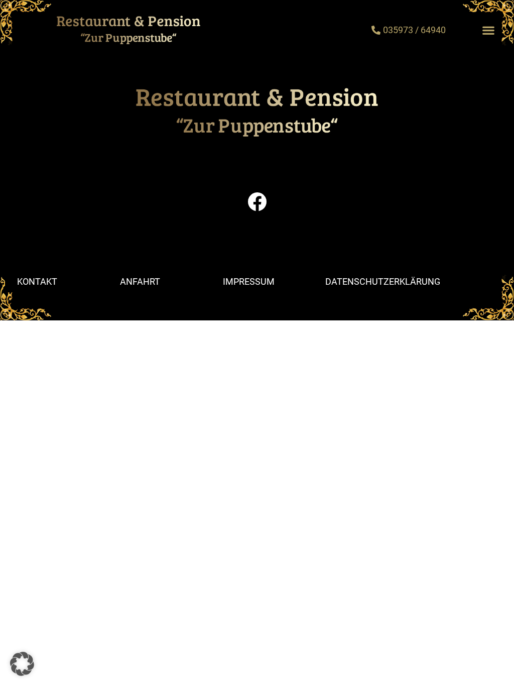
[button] (488, 30)
